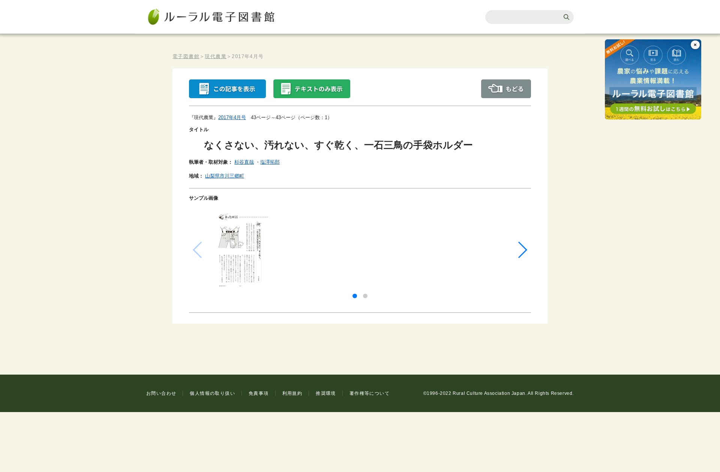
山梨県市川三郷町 (224, 176)
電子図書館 (186, 56)
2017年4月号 (232, 117)
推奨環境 (326, 393)
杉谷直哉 (244, 162)
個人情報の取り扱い (212, 393)
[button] (354, 296)
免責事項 (259, 393)
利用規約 (292, 393)
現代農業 (215, 56)
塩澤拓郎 (270, 162)
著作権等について (370, 393)
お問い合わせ (161, 393)
